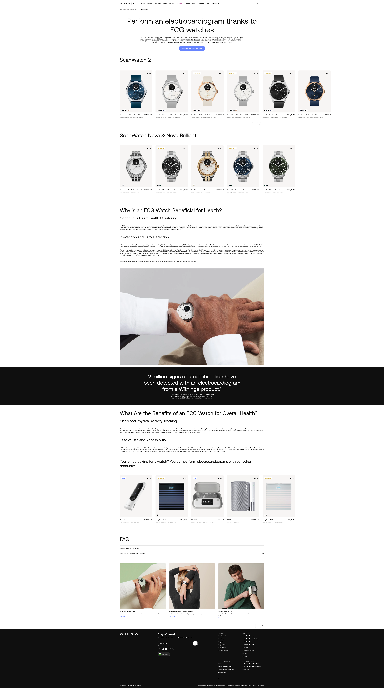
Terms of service (220, 685)
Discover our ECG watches (192, 48)
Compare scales (223, 650)
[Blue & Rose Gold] (128, 110)
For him (245, 653)
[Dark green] (160, 185)
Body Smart (222, 647)
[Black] (123, 110)
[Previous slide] (254, 124)
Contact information (241, 685)
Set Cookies (260, 685)
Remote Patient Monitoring (252, 666)
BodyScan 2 (221, 636)
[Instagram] (162, 649)
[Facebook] (159, 649)
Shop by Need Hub (131, 9)
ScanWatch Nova (248, 636)
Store (219, 664)
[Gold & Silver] (123, 185)
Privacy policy (202, 685)
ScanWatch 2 (247, 642)
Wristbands (246, 647)
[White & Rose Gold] (127, 110)
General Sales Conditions (226, 669)
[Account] (257, 3)
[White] (124, 110)
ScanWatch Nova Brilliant (251, 639)
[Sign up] (195, 643)
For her (245, 656)
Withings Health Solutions (251, 664)
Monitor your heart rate (127, 611)
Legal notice (230, 685)
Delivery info (222, 672)
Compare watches (249, 650)
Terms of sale (211, 685)
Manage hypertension (225, 611)
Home (122, 9)
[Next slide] (259, 124)
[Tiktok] (170, 649)
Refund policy (252, 685)
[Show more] (241, 678)
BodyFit (220, 642)
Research (246, 669)
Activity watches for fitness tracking (181, 611)
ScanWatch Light (248, 644)
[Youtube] (166, 649)
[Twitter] (173, 649)
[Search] (252, 3)
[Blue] (122, 110)
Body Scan (221, 639)
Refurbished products (225, 666)
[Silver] (122, 185)
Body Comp (222, 644)
